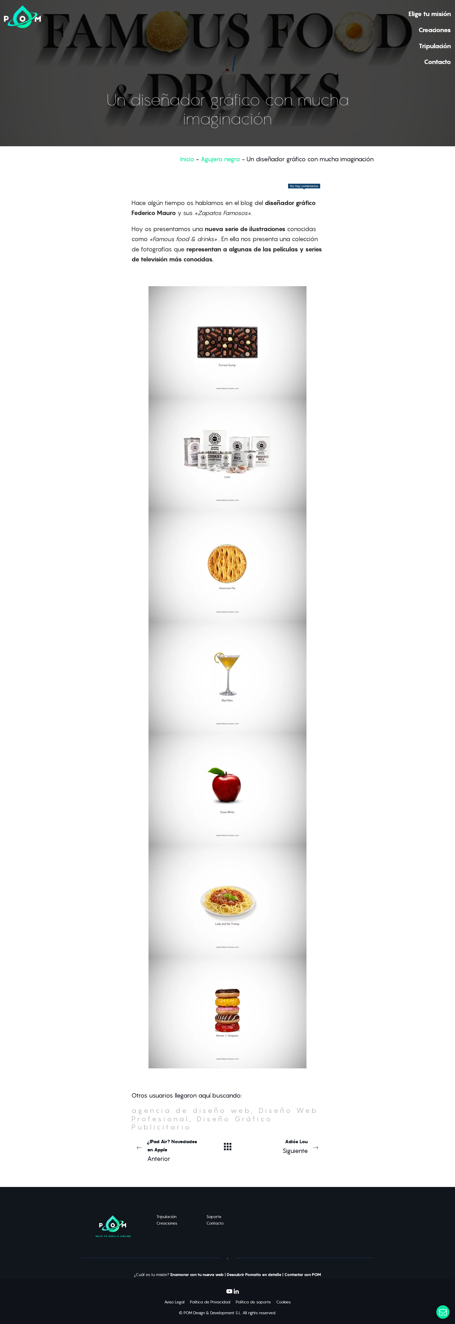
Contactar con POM (302, 1274)
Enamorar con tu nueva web (197, 1274)
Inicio (187, 159)
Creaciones (166, 1223)
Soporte (213, 1216)
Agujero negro (220, 159)
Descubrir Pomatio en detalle (254, 1274)
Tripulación (166, 1216)
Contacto (215, 1223)
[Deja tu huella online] (22, 37)
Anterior (172, 1150)
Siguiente (295, 1146)
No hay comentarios (304, 186)
